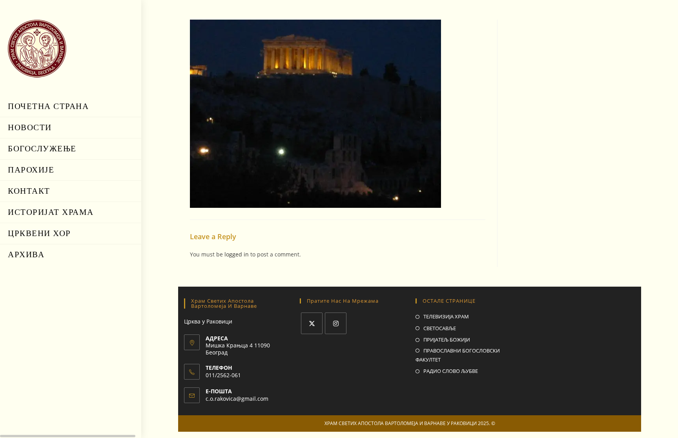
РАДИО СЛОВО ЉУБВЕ (450, 370)
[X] (312, 323)
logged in (236, 254)
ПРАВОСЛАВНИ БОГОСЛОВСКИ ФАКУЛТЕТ (458, 355)
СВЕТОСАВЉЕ (439, 328)
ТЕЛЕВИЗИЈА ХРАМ (446, 316)
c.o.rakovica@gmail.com (237, 398)
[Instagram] (335, 323)
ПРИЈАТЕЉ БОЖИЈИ (446, 339)
